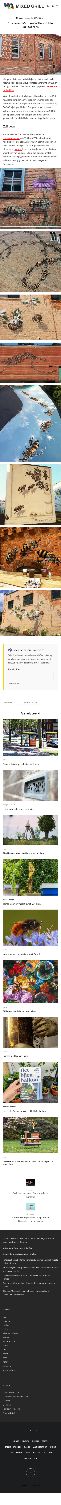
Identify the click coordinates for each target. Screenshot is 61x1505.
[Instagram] (25, 1430)
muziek (6, 1321)
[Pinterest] (30, 1430)
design (5, 804)
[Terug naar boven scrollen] (30, 1472)
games (6, 1337)
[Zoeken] (53, 6)
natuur (27, 18)
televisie (7, 1366)
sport (5, 1353)
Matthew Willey (31, 703)
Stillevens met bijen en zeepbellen (19, 1011)
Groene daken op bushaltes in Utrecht (21, 764)
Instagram (18, 1248)
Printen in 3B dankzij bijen (15, 1056)
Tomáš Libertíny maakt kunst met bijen (22, 903)
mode (5, 1345)
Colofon (7, 1400)
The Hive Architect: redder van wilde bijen (23, 853)
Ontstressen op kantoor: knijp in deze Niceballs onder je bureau (30, 1217)
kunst (21, 18)
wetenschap (9, 1370)
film (5, 1349)
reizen (6, 1329)
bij (19, 703)
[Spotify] (36, 1430)
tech (5, 1357)
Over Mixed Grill (11, 1392)
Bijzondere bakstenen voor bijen (18, 809)
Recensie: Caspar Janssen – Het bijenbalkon (24, 1111)
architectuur (9, 1341)
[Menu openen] (57, 6)
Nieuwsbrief (9, 1413)
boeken (6, 1107)
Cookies (7, 1405)
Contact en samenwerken (15, 1396)
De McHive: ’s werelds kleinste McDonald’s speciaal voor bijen (28, 1162)
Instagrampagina (11, 138)
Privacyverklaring (11, 1409)
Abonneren (14, 684)
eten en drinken (10, 1333)
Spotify (29, 1248)
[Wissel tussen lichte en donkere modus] (48, 6)
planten (18, 149)
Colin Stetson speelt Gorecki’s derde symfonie (30, 1193)
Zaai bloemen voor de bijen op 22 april (21, 954)
